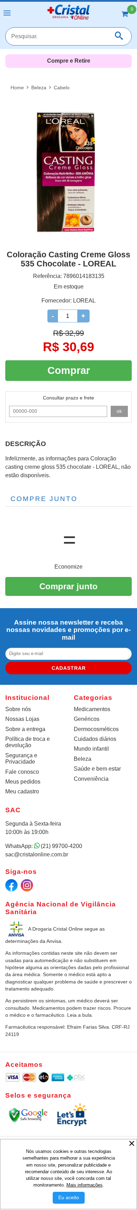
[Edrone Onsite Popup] (68, 605)
